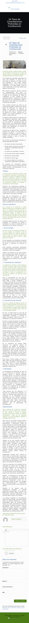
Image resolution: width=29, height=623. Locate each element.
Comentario (5, 567)
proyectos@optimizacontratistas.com (15, 2)
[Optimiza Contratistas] (14, 9)
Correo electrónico (7, 586)
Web (3, 592)
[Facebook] (12, 5)
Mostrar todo (22, 38)
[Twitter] (14, 5)
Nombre (4, 581)
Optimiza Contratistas (16, 519)
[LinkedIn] (17, 5)
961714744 (15, 1)
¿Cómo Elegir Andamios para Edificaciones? (12, 548)
